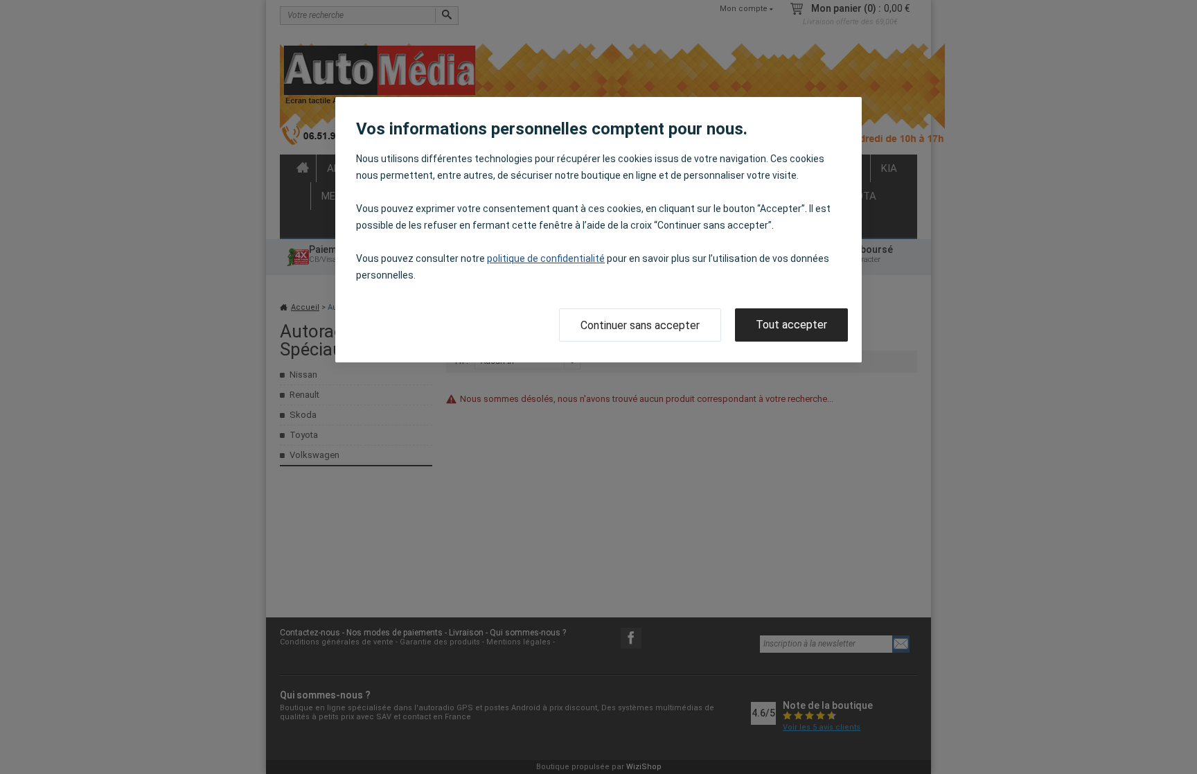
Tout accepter (791, 324)
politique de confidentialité (546, 258)
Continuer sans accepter (640, 325)
